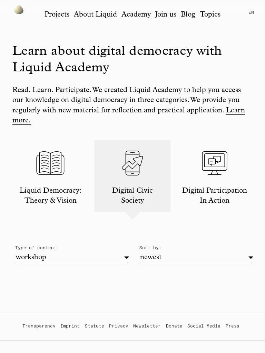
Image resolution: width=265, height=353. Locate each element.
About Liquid (95, 15)
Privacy (118, 326)
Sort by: (150, 247)
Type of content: (37, 247)
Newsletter (147, 326)
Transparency (39, 326)
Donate (174, 326)
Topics (210, 15)
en (251, 12)
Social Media (203, 326)
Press (232, 326)
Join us (165, 15)
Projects (57, 15)
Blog (188, 15)
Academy (136, 15)
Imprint (70, 326)
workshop (31, 257)
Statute (94, 326)
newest (150, 257)
